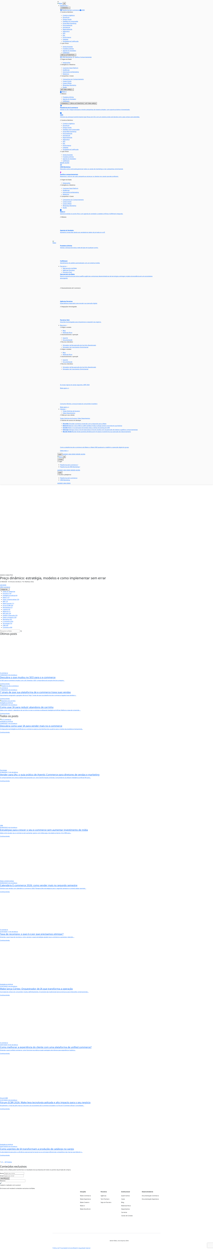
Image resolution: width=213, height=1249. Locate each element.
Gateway (65, 39)
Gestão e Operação (10, 615)
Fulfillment (66, 53)
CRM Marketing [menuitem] (65, 480)
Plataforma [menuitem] (63, 5)
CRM (1, 587)
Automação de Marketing (71, 72)
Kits (64, 35)
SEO (64, 33)
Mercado (7, 613)
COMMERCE (65, 8)
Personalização (67, 25)
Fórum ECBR (8, 605)
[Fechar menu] (64, 3)
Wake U (6, 597)
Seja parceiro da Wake (70, 268)
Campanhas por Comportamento (73, 79)
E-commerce (8, 621)
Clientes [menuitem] (62, 409)
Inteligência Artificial (10, 595)
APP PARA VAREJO (66, 89)
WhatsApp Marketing (69, 85)
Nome (2, 1173)
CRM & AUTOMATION (68, 55)
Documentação (67, 340)
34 (5, 1162)
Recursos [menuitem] (63, 325)
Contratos (70, 1248)
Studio (65, 87)
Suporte (65, 338)
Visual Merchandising (69, 23)
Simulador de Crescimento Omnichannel (75, 347)
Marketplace (7, 607)
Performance (67, 37)
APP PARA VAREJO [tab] (90, 103)
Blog (64, 330)
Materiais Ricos (67, 332)
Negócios (6, 611)
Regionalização (67, 29)
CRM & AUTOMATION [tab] (76, 103)
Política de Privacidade (60, 1248)
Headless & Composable (70, 21)
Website (2, 1181)
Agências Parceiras (69, 270)
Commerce (6, 587)
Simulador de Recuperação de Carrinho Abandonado (79, 345)
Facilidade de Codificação (71, 41)
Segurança (66, 31)
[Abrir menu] (58, 1)
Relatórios (66, 74)
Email (1, 1176)
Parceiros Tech (67, 272)
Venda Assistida (68, 47)
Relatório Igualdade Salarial (81, 1248)
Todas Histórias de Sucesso (71, 411)
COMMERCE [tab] (64, 103)
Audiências (66, 70)
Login (60, 454)
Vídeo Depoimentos (69, 413)
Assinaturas (66, 27)
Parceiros (7, 593)
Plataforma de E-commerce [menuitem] (68, 478)
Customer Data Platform (70, 68)
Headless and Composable (71, 129)
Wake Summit (8, 603)
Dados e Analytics (9, 617)
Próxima (9, 1162)
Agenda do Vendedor (69, 51)
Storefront (66, 17)
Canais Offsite (67, 83)
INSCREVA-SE (5, 1178)
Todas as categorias (9, 591)
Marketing (7, 619)
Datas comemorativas (11, 599)
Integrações (66, 63)
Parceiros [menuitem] (63, 266)
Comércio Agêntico (69, 15)
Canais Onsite (67, 81)
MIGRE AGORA (64, 163)
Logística (6, 609)
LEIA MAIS (3, 585)
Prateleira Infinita (68, 49)
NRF (5, 601)
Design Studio (67, 19)
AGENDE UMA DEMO (69, 454)
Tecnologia (7, 623)
